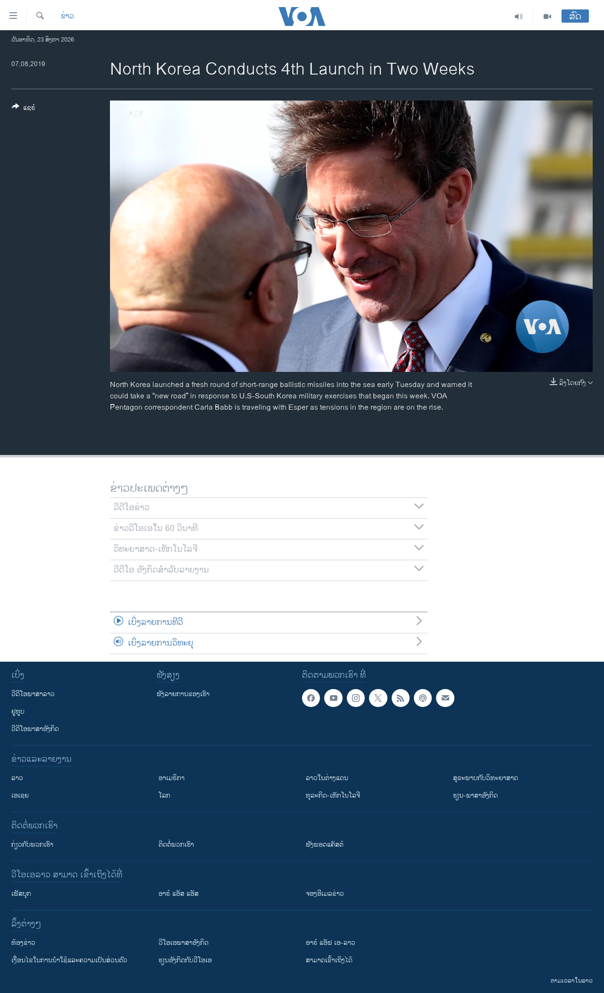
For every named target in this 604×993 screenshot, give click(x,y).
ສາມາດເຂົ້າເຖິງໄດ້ (329, 960)
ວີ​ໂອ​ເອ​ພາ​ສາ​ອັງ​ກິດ (184, 943)
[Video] (547, 16)
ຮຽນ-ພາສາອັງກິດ (475, 795)
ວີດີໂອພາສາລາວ (33, 694)
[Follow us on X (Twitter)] (378, 698)
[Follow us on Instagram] (356, 698)
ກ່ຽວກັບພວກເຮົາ (32, 845)
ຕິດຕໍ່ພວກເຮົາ (176, 845)
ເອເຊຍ (20, 795)
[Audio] (518, 16)
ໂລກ (164, 795)
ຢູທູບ (18, 711)
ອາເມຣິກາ (172, 778)
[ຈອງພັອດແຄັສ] (445, 698)
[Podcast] (423, 698)
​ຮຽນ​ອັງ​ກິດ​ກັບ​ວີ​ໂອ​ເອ (185, 960)
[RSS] (401, 698)
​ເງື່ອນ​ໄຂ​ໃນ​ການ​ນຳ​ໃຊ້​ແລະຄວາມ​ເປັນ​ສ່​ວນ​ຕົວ (69, 960)
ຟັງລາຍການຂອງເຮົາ (183, 694)
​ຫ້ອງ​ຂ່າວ (23, 943)
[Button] (23, 109)
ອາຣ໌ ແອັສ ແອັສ (179, 894)
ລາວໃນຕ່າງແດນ (327, 778)
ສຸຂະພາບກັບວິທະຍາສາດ (485, 778)
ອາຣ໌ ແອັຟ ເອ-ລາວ (330, 943)
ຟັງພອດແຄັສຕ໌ (325, 845)
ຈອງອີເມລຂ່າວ (325, 894)
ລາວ (17, 778)
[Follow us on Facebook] (311, 698)
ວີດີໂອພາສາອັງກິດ (35, 729)
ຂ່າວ (67, 16)
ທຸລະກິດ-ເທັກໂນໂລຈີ (333, 795)
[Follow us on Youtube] (333, 698)
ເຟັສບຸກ (21, 894)
